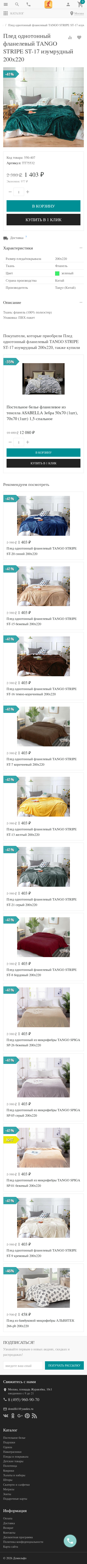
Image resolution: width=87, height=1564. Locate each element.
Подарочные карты (15, 1499)
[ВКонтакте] (5, 1415)
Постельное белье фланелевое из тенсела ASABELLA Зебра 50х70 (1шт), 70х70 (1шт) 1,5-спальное (42, 412)
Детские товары (13, 1461)
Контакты (9, 1532)
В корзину (43, 206)
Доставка (9, 1523)
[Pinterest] (27, 1415)
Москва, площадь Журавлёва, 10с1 (30, 1389)
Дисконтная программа (18, 1537)
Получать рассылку (64, 1365)
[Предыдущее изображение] (9, 378)
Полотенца (10, 1466)
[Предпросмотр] (43, 378)
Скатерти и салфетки (16, 1485)
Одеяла (7, 1447)
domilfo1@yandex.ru (20, 1409)
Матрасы (8, 1489)
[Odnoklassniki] (12, 1415)
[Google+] (20, 1415)
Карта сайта (10, 1547)
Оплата (7, 1518)
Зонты (7, 1494)
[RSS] (34, 1415)
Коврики (8, 1470)
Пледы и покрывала (15, 1456)
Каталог (17, 13)
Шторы (7, 1480)
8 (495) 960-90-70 (23, 1399)
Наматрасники (12, 1452)
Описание (12, 302)
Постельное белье (14, 1438)
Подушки (9, 1442)
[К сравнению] (70, 37)
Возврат (8, 1528)
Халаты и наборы (14, 1475)
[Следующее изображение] (78, 378)
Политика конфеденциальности (23, 1542)
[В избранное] (79, 37)
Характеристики (18, 248)
